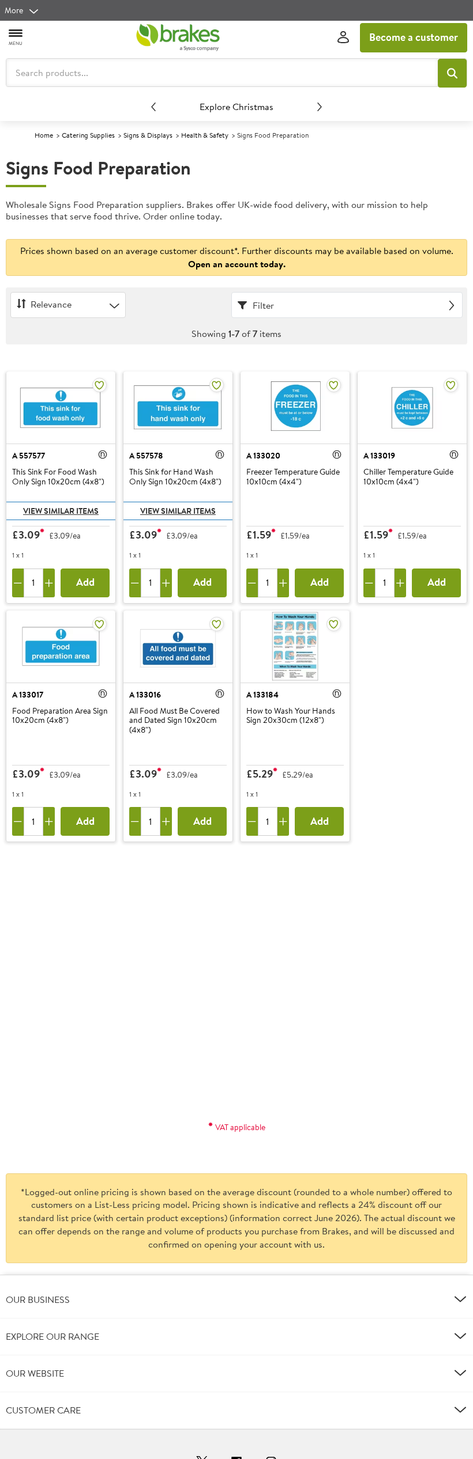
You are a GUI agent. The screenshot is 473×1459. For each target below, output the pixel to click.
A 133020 (263, 455)
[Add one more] (49, 583)
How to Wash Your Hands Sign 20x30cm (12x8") (290, 716)
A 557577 (28, 455)
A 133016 (145, 694)
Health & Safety (204, 135)
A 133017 (27, 694)
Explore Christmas (236, 106)
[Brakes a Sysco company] (177, 37)
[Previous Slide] (153, 106)
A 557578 (146, 455)
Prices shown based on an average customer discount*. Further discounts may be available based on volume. (236, 257)
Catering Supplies (88, 135)
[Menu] (16, 36)
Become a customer (413, 37)
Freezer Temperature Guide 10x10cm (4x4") (293, 477)
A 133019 (379, 455)
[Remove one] (18, 583)
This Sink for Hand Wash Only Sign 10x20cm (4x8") (175, 477)
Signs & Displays (147, 135)
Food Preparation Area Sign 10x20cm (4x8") (60, 716)
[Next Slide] (319, 106)
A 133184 (262, 694)
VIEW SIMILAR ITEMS (61, 511)
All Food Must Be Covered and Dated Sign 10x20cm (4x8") (174, 720)
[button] (452, 73)
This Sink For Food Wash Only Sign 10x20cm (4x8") (58, 477)
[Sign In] (343, 38)
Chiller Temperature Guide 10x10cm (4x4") (408, 477)
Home (44, 135)
